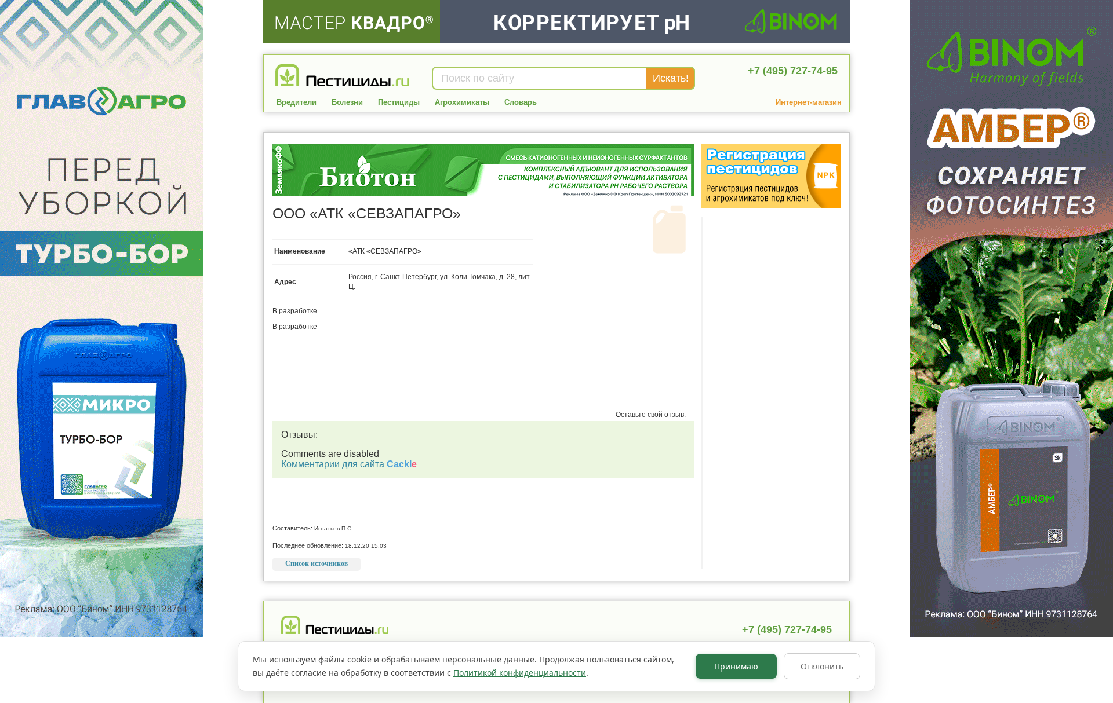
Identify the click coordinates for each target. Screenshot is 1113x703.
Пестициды (399, 102)
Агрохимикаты (462, 102)
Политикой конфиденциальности (519, 672)
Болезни (347, 102)
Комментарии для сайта (349, 464)
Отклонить (822, 666)
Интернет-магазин (809, 102)
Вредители (297, 102)
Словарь (520, 102)
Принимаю (736, 666)
